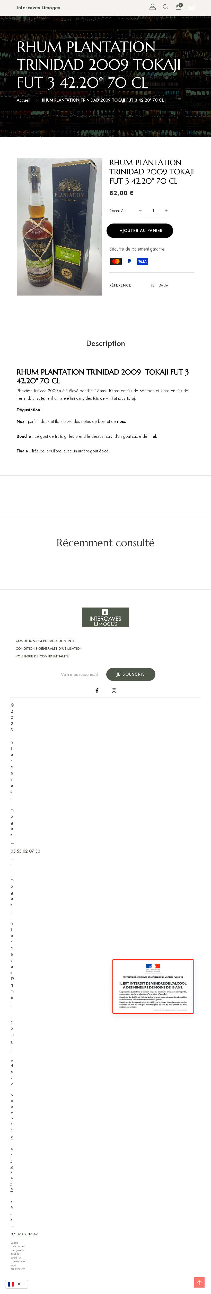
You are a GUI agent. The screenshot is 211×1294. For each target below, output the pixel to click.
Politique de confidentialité (42, 656)
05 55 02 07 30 (25, 851)
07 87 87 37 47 (24, 1234)
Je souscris (131, 674)
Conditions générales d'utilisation (49, 648)
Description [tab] (105, 343)
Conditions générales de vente (45, 640)
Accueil (23, 100)
